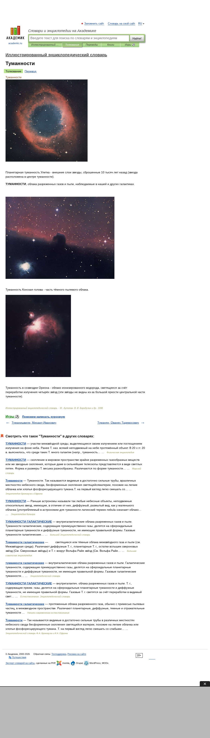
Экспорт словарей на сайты (20, 663)
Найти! (137, 38)
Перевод (30, 71)
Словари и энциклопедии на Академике (62, 31)
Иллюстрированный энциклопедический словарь (45, 44)
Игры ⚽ (130, 44)
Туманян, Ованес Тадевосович (118, 422)
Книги (110, 44)
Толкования (72, 44)
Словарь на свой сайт (121, 23)
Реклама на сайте (76, 654)
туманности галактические (25, 562)
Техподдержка (58, 654)
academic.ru (15, 43)
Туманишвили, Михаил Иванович (34, 422)
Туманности (14, 480)
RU (140, 23)
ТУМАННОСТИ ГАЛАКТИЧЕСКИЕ (29, 521)
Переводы (92, 44)
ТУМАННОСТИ (16, 443)
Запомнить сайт (94, 23)
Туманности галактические (25, 542)
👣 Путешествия (17, 657)
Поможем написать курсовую (43, 416)
